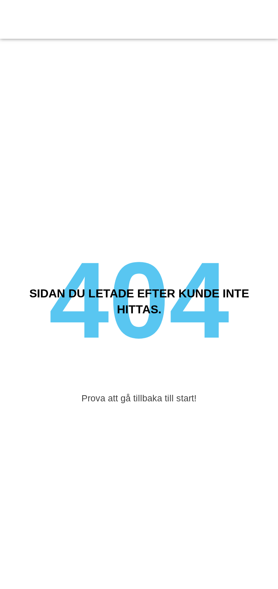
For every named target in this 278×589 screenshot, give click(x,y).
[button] (265, 19)
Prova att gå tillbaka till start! (139, 398)
